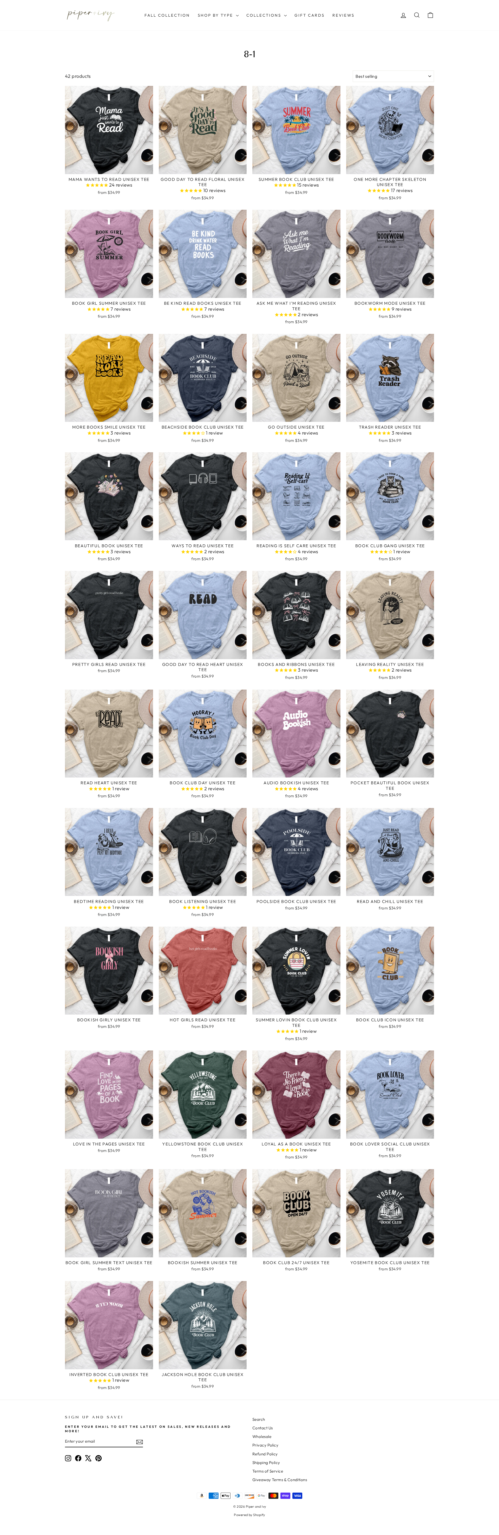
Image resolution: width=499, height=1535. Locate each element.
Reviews (343, 15)
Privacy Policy (265, 1445)
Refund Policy (265, 1453)
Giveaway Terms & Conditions (279, 1479)
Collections (264, 15)
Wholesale (261, 1436)
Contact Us (262, 1427)
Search (258, 1419)
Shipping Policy (266, 1462)
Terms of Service (267, 1471)
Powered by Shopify (249, 1515)
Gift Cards (309, 15)
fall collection (167, 15)
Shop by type (216, 15)
